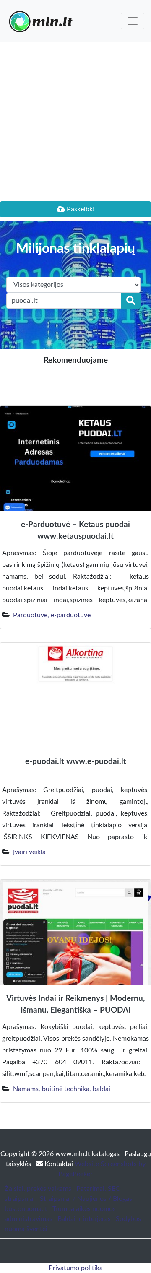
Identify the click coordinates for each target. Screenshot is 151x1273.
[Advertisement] (75, 121)
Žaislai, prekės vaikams (38, 1188)
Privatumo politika (76, 1268)
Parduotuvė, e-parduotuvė (52, 615)
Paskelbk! (79, 209)
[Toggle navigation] (132, 21)
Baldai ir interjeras (84, 1219)
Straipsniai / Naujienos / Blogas (86, 1198)
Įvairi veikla (29, 852)
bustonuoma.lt (26, 1208)
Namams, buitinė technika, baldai (61, 1089)
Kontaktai (59, 1164)
